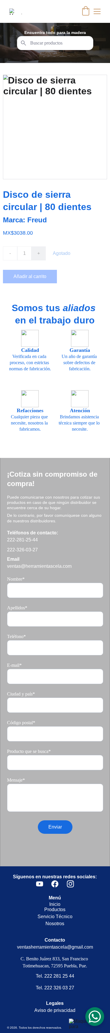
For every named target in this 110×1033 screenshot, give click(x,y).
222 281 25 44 (59, 976)
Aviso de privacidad (54, 1010)
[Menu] (97, 11)
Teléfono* (16, 636)
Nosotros (54, 923)
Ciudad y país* (21, 693)
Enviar (55, 826)
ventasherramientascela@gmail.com (55, 947)
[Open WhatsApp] (94, 1016)
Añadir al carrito (29, 276)
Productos (54, 909)
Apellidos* (17, 607)
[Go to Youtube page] (39, 883)
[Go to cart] (86, 11)
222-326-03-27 (22, 549)
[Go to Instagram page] (70, 883)
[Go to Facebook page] (54, 883)
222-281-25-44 (22, 539)
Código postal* (21, 722)
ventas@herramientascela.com (39, 566)
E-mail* (14, 665)
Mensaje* (16, 780)
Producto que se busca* (29, 751)
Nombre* (16, 579)
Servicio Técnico (55, 916)
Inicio (54, 904)
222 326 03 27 (59, 987)
